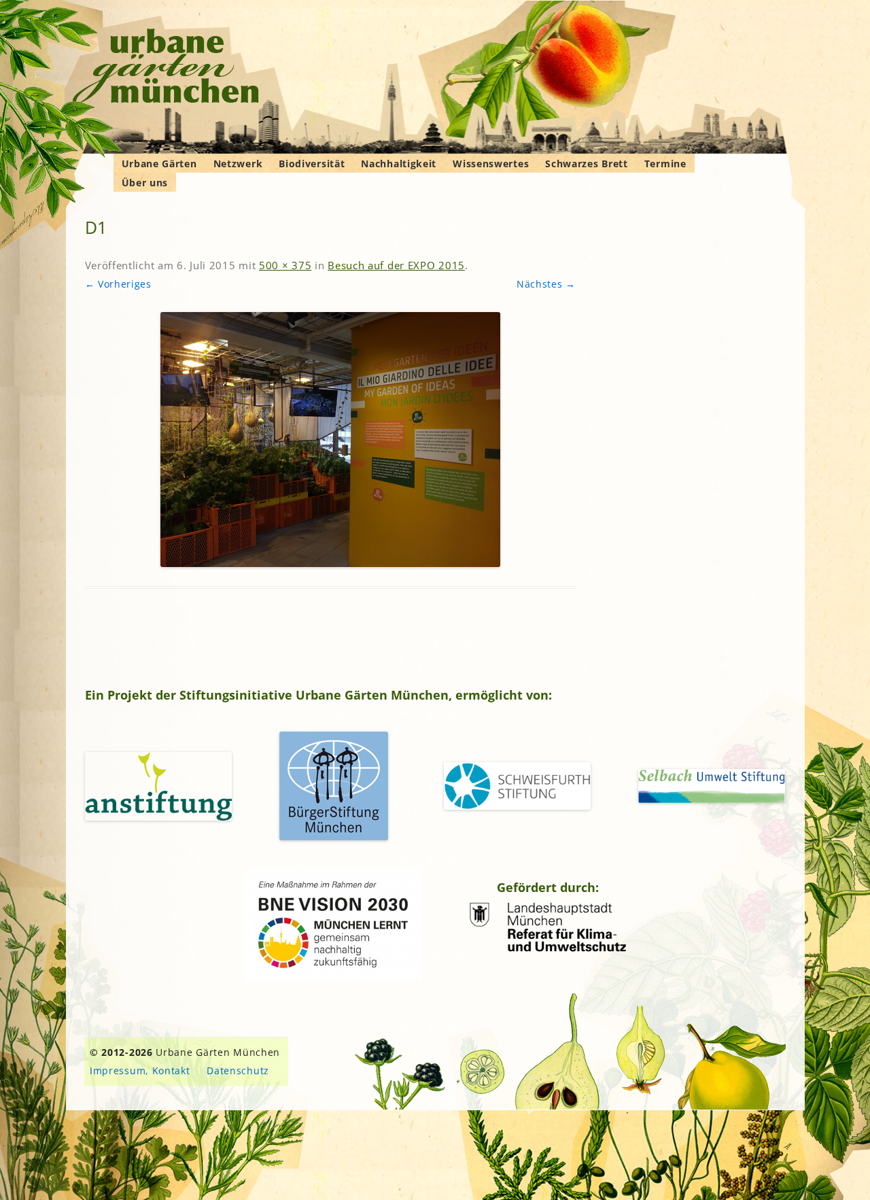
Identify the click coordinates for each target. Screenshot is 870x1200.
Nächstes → (546, 283)
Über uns (145, 182)
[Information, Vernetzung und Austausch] (166, 68)
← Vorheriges (118, 283)
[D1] (330, 439)
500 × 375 (285, 265)
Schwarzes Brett (586, 163)
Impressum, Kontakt (140, 1070)
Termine (665, 163)
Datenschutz (238, 1070)
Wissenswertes (491, 163)
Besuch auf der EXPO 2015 (396, 265)
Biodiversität (312, 163)
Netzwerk (238, 163)
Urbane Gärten (159, 163)
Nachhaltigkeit (398, 163)
